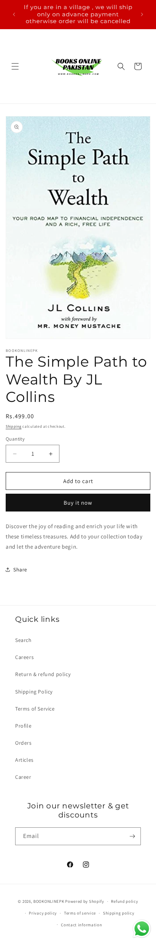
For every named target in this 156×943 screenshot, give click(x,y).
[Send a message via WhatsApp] (141, 928)
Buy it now (78, 502)
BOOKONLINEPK (48, 901)
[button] (15, 66)
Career (23, 777)
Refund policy (124, 901)
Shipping (14, 426)
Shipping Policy (34, 691)
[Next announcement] (142, 14)
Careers (24, 657)
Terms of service (80, 913)
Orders (23, 742)
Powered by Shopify (84, 901)
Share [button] (20, 569)
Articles (24, 759)
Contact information (81, 924)
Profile (23, 725)
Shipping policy (118, 913)
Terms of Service (35, 708)
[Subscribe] (132, 836)
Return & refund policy (42, 674)
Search (23, 640)
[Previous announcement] (14, 14)
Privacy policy (43, 913)
